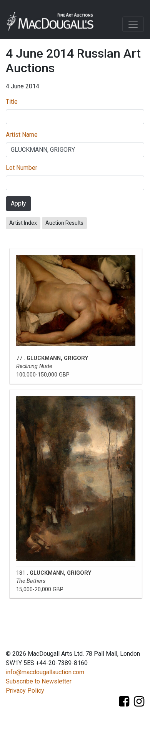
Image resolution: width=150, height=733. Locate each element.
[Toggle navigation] (133, 24)
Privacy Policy (25, 690)
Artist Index (23, 223)
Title (12, 101)
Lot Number (21, 167)
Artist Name (22, 134)
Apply (18, 203)
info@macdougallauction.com (45, 672)
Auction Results (64, 223)
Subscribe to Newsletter (39, 681)
